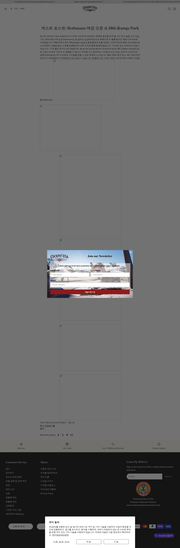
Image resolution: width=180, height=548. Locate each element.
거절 (116, 542)
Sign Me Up (90, 291)
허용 (88, 542)
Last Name (96, 270)
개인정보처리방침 (60, 535)
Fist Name (55, 270)
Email (52, 281)
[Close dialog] (130, 252)
